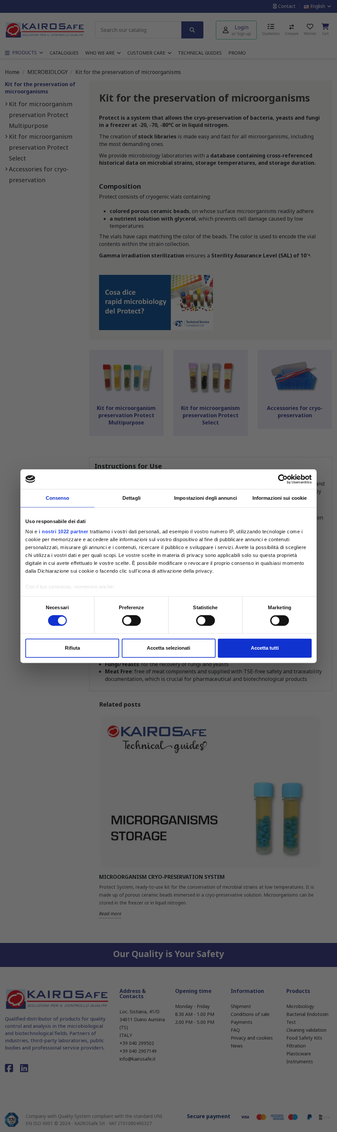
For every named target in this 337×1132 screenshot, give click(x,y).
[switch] (131, 620)
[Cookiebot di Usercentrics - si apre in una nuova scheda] (283, 479)
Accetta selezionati (168, 648)
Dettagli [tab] (131, 498)
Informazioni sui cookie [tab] (279, 498)
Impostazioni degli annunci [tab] (205, 498)
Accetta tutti (265, 648)
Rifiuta (72, 648)
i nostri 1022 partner (64, 531)
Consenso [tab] (57, 498)
